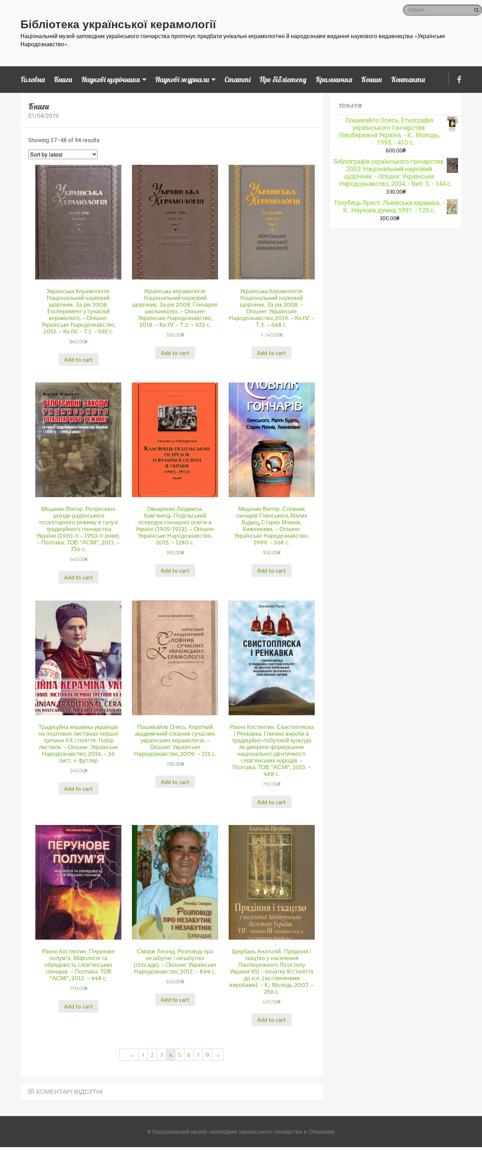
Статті (237, 79)
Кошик (371, 79)
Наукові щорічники (110, 79)
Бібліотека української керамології (118, 24)
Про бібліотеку (283, 79)
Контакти (408, 79)
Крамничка (333, 79)
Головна (32, 79)
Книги (63, 79)
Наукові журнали (182, 79)
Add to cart (78, 359)
